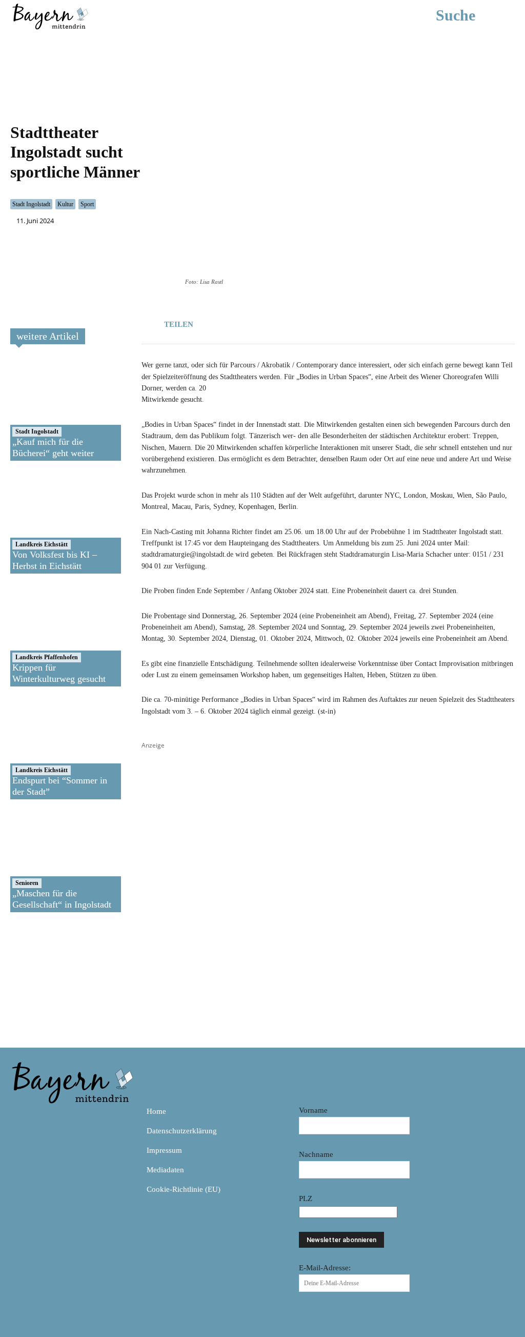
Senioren (26, 883)
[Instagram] (43, 1115)
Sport (87, 204)
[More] (298, 322)
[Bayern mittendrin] (49, 15)
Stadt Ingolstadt (31, 204)
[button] (471, 15)
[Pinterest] (66, 1115)
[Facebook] (226, 322)
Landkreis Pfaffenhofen (46, 657)
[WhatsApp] (250, 322)
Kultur (65, 204)
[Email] (274, 322)
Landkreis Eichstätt (41, 544)
